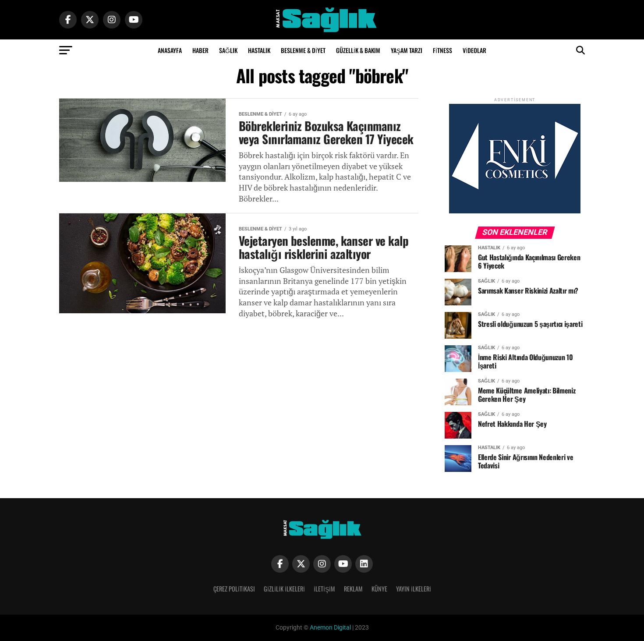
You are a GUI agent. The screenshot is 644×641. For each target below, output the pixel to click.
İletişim (324, 588)
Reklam (353, 588)
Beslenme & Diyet (303, 50)
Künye (379, 588)
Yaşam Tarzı (406, 50)
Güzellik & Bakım (358, 50)
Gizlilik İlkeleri (284, 588)
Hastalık (259, 50)
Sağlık (228, 50)
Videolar (474, 50)
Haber (200, 50)
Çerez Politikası (234, 588)
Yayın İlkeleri (413, 588)
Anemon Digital (329, 627)
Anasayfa (170, 50)
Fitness (442, 50)
